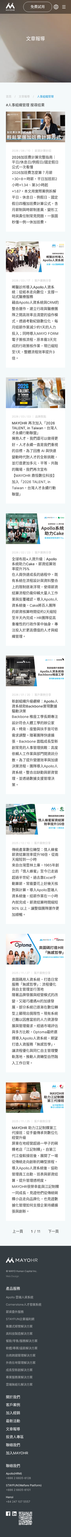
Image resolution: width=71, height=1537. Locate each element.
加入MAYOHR (17, 1453)
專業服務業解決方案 (19, 1377)
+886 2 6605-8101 (24, 1487)
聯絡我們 (13, 1445)
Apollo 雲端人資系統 (19, 1297)
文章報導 (24, 96)
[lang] (56, 7)
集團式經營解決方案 (19, 1326)
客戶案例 (13, 1405)
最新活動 (13, 1421)
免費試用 (38, 7)
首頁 (8, 96)
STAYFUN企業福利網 (20, 1319)
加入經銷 (13, 1413)
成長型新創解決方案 (19, 1370)
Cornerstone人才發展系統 (23, 1304)
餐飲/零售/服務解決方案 (21, 1341)
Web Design (12, 1276)
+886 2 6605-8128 (18, 1476)
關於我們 (13, 1397)
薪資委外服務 (15, 1312)
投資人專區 (15, 1437)
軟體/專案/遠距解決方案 (21, 1348)
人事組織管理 (45, 96)
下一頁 (53, 1231)
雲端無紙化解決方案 (19, 1384)
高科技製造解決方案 (19, 1333)
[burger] (64, 7)
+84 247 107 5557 (18, 1499)
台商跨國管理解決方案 (21, 1355)
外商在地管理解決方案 (21, 1362)
